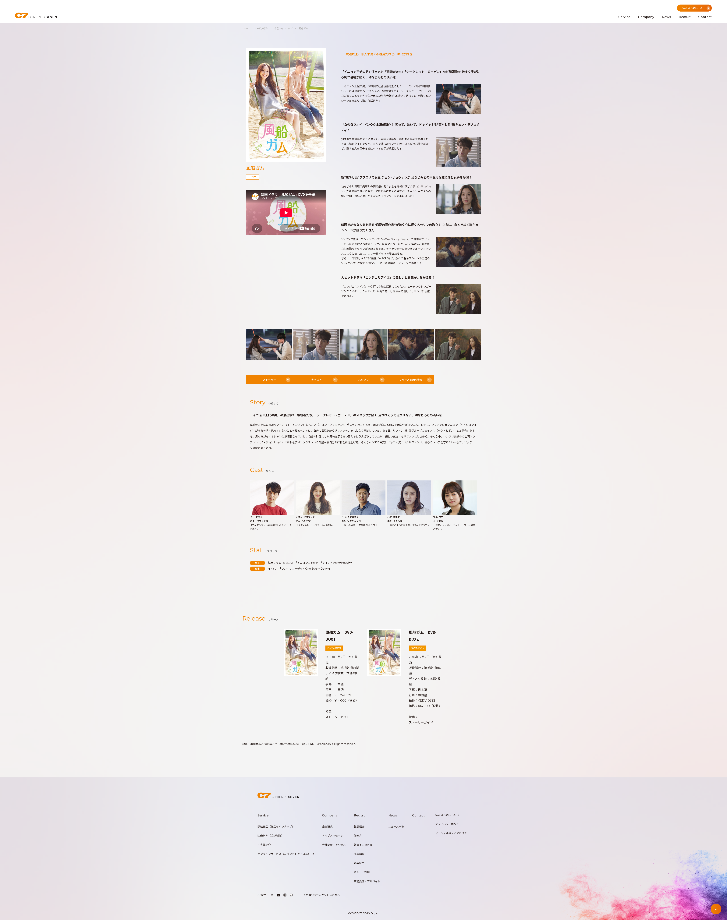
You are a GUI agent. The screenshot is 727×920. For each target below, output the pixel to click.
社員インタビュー (364, 844)
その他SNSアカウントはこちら (321, 895)
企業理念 (327, 826)
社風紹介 (359, 826)
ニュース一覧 (396, 826)
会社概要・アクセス (334, 844)
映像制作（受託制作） (270, 835)
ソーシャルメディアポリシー (452, 833)
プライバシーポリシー (448, 824)
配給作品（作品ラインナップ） (276, 826)
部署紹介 (359, 853)
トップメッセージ (332, 835)
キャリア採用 (362, 872)
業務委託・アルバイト (367, 881)
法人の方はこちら (445, 814)
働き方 (358, 835)
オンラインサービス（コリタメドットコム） (283, 853)
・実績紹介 (264, 844)
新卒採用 (359, 863)
